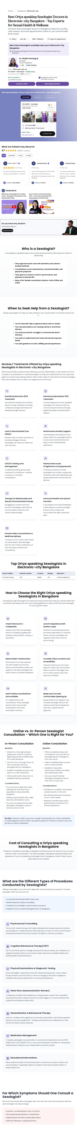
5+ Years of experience (57, 39)
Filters (14, 39)
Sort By (23, 39)
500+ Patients (37, 39)
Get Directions (27, 135)
